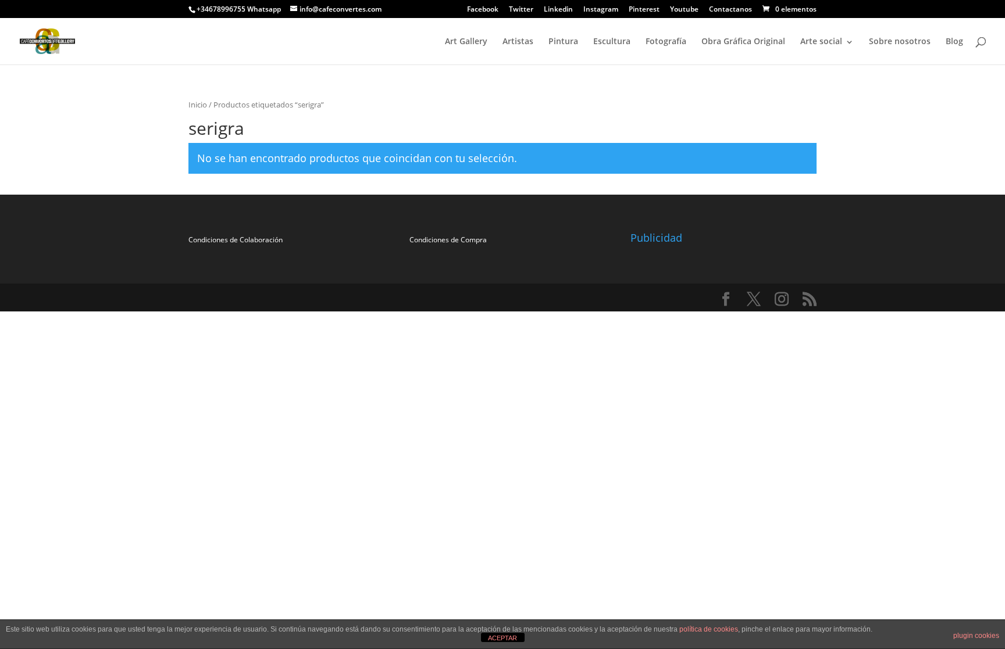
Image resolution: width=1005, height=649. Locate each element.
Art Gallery (466, 40)
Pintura (563, 40)
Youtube (684, 10)
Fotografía (666, 40)
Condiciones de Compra (448, 240)
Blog (954, 40)
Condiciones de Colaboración (235, 240)
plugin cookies (976, 636)
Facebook (482, 10)
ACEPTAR (502, 637)
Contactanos (730, 10)
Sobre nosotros (900, 40)
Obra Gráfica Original (743, 40)
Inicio (197, 104)
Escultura (611, 40)
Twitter (521, 10)
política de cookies (708, 629)
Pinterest (644, 10)
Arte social (821, 40)
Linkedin (558, 10)
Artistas (517, 40)
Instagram (600, 10)
